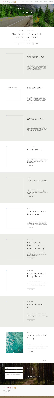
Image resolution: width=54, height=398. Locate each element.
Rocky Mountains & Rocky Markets (36, 275)
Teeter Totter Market (37, 180)
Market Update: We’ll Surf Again (37, 337)
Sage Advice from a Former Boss (36, 213)
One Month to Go (35, 56)
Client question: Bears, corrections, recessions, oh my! (36, 245)
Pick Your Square (35, 87)
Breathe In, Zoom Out (35, 306)
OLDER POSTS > (44, 360)
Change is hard (34, 149)
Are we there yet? (36, 118)
